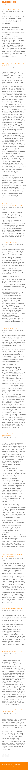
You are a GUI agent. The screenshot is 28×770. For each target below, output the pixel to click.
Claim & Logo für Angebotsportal (12, 608)
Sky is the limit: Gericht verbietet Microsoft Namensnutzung (12, 555)
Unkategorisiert (13, 11)
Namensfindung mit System (10, 242)
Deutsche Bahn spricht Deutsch (11, 328)
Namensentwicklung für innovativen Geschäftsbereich (13, 711)
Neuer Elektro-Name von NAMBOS (12, 652)
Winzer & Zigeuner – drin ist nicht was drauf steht (13, 64)
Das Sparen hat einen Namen (11, 9)
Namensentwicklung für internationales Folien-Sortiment (12, 204)
